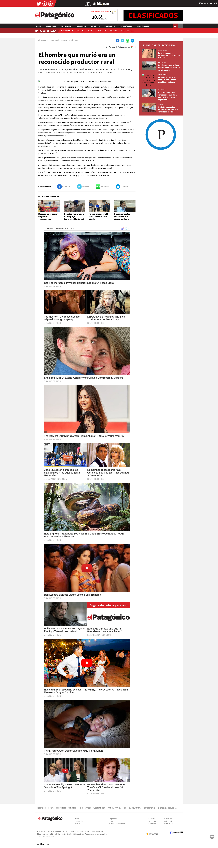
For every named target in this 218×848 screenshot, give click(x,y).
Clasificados (143, 26)
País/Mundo (81, 26)
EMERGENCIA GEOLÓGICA (167, 808)
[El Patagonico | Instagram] (50, 3)
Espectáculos (125, 26)
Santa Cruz (109, 26)
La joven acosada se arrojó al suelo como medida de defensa (167, 79)
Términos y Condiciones (117, 824)
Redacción (152, 824)
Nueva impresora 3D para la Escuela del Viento (99, 217)
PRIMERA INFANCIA (114, 808)
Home (38, 26)
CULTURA (102, 30)
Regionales (51, 26)
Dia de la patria (135, 808)
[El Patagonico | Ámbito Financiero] (101, 3)
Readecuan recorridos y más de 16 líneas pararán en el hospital (169, 67)
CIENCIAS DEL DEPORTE (44, 808)
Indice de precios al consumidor (92, 808)
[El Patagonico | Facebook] (44, 3)
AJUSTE (91, 30)
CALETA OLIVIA (127, 30)
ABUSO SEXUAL (162, 50)
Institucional (168, 824)
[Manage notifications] (212, 837)
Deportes (95, 26)
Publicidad (168, 821)
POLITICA (80, 30)
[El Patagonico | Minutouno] (88, 3)
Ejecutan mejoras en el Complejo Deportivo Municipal (74, 217)
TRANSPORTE (162, 62)
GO (125, 808)
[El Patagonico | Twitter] (39, 3)
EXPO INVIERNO (149, 808)
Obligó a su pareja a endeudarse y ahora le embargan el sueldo (168, 109)
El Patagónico (43, 40)
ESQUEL (160, 104)
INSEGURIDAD (67, 30)
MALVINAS (114, 30)
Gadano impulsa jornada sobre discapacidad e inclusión (122, 218)
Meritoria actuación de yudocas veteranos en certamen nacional (48, 218)
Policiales (66, 26)
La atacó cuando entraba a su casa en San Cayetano (169, 55)
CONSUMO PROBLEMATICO (66, 808)
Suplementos (168, 819)
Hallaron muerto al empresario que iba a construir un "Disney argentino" (167, 96)
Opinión (77, 824)
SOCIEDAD (161, 90)
